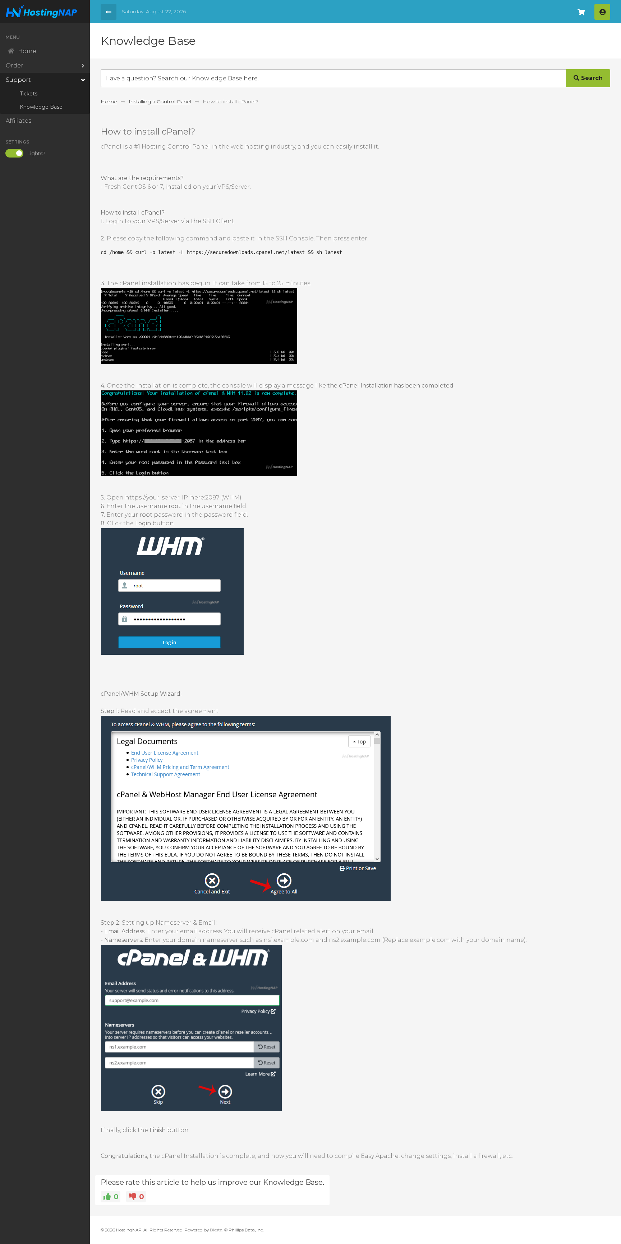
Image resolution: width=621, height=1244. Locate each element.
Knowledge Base (41, 107)
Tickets (28, 93)
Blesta (216, 1230)
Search (591, 78)
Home (109, 101)
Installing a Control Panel (160, 101)
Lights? (36, 153)
